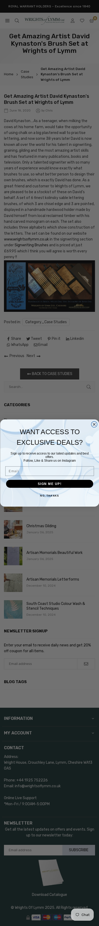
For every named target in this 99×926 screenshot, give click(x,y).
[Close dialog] (94, 425)
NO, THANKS (49, 495)
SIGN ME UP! (49, 483)
